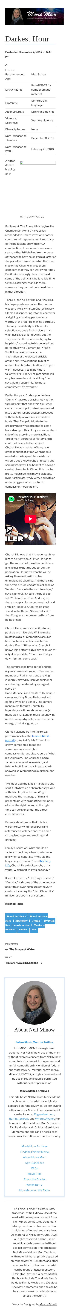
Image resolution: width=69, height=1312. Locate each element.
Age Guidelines (34, 1163)
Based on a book (16, 916)
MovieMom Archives (35, 1146)
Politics (23, 929)
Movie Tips (34, 1173)
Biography (21, 920)
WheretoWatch (44, 1118)
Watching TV (34, 1184)
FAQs (34, 1168)
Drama (36, 920)
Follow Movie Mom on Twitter (34, 1042)
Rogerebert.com (44, 1114)
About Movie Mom (34, 1157)
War (33, 929)
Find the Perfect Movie (34, 1152)
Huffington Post (19, 1118)
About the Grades (35, 1179)
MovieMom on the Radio (34, 1190)
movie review (22, 925)
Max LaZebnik (48, 1304)
